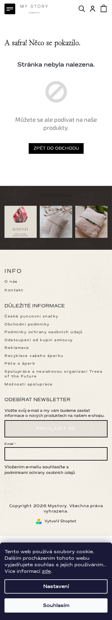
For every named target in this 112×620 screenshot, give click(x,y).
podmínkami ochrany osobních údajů (39, 472)
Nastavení (56, 586)
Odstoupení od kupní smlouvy (38, 340)
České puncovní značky (31, 316)
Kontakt (14, 290)
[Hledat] (82, 9)
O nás (11, 281)
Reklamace (16, 348)
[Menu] (9, 9)
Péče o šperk (19, 363)
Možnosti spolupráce (28, 384)
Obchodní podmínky (27, 324)
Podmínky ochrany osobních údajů (43, 332)
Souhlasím (56, 605)
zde (46, 571)
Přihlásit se (56, 428)
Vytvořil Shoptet (60, 521)
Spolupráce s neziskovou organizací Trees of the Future (53, 374)
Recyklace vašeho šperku (34, 356)
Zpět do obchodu (56, 148)
